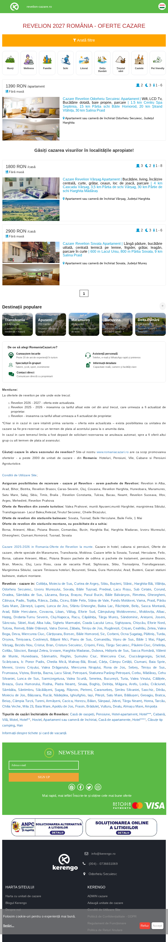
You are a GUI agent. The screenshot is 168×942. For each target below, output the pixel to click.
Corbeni (113, 634)
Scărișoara (10, 662)
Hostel (37, 719)
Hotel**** (139, 719)
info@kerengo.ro (103, 853)
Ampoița (151, 706)
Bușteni (115, 583)
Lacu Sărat (62, 673)
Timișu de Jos (92, 628)
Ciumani (140, 662)
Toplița (31, 600)
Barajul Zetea (38, 650)
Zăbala (75, 628)
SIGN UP (44, 777)
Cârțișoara (54, 634)
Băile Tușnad (86, 589)
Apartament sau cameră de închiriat (69, 719)
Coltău (7, 650)
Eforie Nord (156, 623)
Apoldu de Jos (62, 706)
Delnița (107, 684)
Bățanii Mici (59, 639)
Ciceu (64, 600)
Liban (60, 611)
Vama (140, 600)
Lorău (144, 684)
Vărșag (7, 645)
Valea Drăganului (55, 667)
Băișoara (34, 695)
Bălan (91, 701)
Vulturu (106, 706)
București (111, 678)
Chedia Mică (56, 662)
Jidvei (116, 701)
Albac (160, 611)
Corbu (136, 673)
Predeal (105, 589)
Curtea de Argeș (86, 583)
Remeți (19, 628)
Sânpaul (104, 701)
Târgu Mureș (108, 617)
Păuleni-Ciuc (140, 645)
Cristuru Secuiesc (68, 645)
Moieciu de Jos (13, 695)
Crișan (126, 628)
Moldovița (146, 611)
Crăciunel (158, 684)
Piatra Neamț (65, 684)
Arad (5, 611)
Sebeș (133, 667)
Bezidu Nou (23, 645)
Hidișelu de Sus (117, 650)
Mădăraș (149, 673)
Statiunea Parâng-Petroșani (109, 673)
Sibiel (22, 623)
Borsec (69, 634)
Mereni (7, 667)
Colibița (41, 583)
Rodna (47, 684)
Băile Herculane (24, 611)
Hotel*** (145, 714)
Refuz (145, 925)
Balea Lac (105, 606)
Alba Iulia (44, 623)
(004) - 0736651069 (103, 863)
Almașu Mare (133, 706)
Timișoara (23, 639)
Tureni (39, 701)
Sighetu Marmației (66, 623)
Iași (90, 695)
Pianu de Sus (80, 639)
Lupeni (40, 606)
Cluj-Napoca (60, 617)
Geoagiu (146, 695)
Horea (148, 701)
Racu (75, 617)
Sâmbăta (9, 690)
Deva (16, 634)
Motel (14, 719)
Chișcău (139, 623)
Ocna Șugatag (131, 634)
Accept (157, 925)
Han (20, 725)
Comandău (102, 639)
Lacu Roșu (122, 589)
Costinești (40, 639)
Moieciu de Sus (60, 583)
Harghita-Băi (143, 583)
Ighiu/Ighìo (77, 695)
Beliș (135, 606)
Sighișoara (123, 623)
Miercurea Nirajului (86, 667)
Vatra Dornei (58, 628)
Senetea (95, 678)
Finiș (100, 645)
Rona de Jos (114, 667)
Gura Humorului (28, 684)
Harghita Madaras (76, 650)
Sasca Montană (153, 606)
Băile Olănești (36, 628)
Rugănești (111, 628)
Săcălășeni (44, 690)
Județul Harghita (138, 198)
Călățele (159, 678)
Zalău (54, 600)
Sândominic (129, 617)
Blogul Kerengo (16, 903)
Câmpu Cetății (120, 662)
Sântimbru (25, 690)
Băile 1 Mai (145, 639)
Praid (151, 600)
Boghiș (94, 684)
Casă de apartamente (114, 719)
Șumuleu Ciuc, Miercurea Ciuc (99, 656)
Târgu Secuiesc (118, 645)
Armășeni (53, 701)
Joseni (160, 617)
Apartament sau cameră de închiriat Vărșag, (96, 198)
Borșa (64, 595)
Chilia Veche (11, 706)
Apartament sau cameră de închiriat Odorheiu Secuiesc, (104, 118)
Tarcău (160, 701)
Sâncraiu (8, 623)
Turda (160, 634)
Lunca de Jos (57, 606)
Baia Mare (43, 706)
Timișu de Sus (153, 667)
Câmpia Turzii (22, 701)
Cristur (39, 645)
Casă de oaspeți (82, 714)
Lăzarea (51, 595)
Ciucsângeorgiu (140, 656)
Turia (124, 678)
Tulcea (7, 628)
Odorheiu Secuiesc (17, 589)
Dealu (117, 706)
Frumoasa (9, 673)
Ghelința (158, 645)
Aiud (31, 623)
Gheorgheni (156, 595)
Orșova (7, 639)
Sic (102, 634)
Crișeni (89, 645)
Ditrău (160, 690)
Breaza (7, 684)
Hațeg (6, 617)
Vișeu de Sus (123, 639)
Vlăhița (160, 583)
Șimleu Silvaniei (127, 690)
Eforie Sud (86, 611)
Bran (49, 645)
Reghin (65, 656)
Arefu (133, 684)
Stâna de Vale (98, 600)
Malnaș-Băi (76, 662)
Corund (159, 589)
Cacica (67, 701)
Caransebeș (103, 690)
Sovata (68, 589)
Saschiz (147, 690)
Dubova (97, 650)
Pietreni (86, 690)
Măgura (121, 684)
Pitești (99, 695)
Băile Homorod (87, 634)
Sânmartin (49, 656)
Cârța (103, 662)
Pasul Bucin (93, 595)
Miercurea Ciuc (33, 634)
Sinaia (82, 684)
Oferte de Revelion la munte (71, 546)
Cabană (159, 714)
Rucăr (47, 695)
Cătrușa (8, 600)
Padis (20, 600)
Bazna (48, 673)
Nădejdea (61, 695)
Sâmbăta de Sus (29, 595)
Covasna (46, 611)
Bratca (160, 695)
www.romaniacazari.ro (113, 452)
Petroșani (80, 673)
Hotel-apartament (125, 714)
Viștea (24, 673)
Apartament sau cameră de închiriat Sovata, (96, 263)
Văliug (71, 611)
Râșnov (72, 690)
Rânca (43, 600)
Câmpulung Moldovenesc (117, 611)
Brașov (76, 595)
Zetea (151, 628)
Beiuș (6, 701)
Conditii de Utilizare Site (19, 475)
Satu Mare (114, 695)
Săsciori (20, 650)
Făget (160, 639)
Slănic (127, 583)
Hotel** (25, 719)
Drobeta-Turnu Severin (31, 617)
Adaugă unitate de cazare (105, 903)
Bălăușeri (131, 695)
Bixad (92, 662)
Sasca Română (142, 650)
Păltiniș (149, 634)
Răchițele (122, 606)
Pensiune (103, 714)
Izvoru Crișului (27, 667)
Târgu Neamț (132, 701)
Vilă (5, 719)
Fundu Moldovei (123, 600)
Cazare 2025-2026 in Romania (25, 546)
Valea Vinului (140, 678)
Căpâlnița (89, 617)
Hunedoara (29, 656)
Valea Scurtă (76, 678)
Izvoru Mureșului (47, 589)
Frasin (80, 706)
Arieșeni (146, 617)
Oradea (7, 595)
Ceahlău (139, 628)
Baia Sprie (157, 662)
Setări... (8, 925)
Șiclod (160, 656)
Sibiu (104, 583)
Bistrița (36, 673)
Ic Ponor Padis (32, 662)
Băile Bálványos (117, 595)
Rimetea (139, 595)
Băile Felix (78, 600)
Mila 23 (28, 706)
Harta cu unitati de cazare (23, 896)
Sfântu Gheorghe (82, 606)
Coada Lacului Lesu (97, 623)
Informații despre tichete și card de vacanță (34, 733)
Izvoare (55, 650)
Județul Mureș (137, 263)
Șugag (59, 690)
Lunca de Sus (28, 678)
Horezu (80, 701)
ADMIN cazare (98, 896)
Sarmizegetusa (53, 678)
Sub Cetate (142, 589)
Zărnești (26, 606)
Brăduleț (92, 706)
